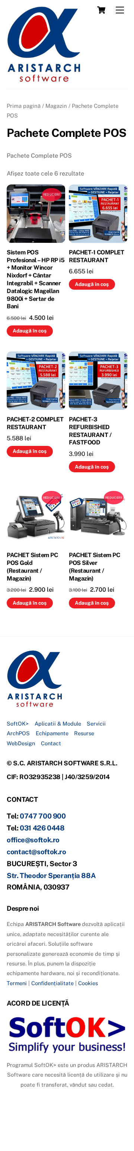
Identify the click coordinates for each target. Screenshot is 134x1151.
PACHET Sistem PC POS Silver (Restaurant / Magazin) (94, 567)
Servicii (96, 723)
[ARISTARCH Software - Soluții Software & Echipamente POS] (44, 79)
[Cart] (101, 10)
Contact (51, 743)
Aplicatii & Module (58, 723)
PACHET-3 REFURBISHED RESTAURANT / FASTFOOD (90, 431)
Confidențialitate (52, 983)
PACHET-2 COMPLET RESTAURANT (35, 423)
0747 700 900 (43, 816)
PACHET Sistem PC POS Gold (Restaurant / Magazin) (32, 567)
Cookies (88, 983)
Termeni (17, 983)
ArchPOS (18, 733)
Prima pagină (24, 106)
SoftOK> (18, 723)
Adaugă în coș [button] (30, 331)
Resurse (84, 733)
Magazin (56, 106)
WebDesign (21, 743)
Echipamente (52, 733)
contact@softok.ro (36, 852)
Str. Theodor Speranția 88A (51, 875)
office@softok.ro (33, 840)
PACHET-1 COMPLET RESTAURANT (96, 256)
